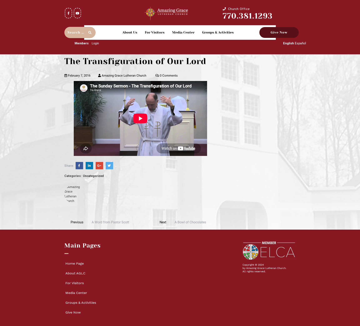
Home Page (74, 263)
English (288, 43)
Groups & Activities (218, 32)
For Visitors (155, 32)
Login (95, 43)
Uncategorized (93, 176)
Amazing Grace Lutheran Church (123, 75)
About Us (129, 32)
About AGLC (75, 273)
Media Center (183, 32)
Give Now (279, 32)
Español (300, 43)
